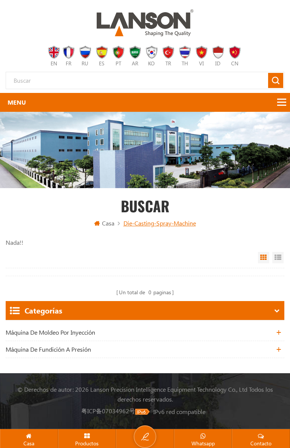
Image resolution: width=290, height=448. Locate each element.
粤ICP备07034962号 (108, 411)
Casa (108, 223)
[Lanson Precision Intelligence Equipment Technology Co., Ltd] (145, 22)
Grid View (263, 257)
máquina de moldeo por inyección (50, 332)
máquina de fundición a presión (48, 349)
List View (278, 257)
